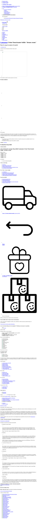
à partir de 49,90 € (11, 6)
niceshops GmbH (7, 396)
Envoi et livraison (5, 363)
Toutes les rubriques (7, 13)
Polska (6, 503)
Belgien (7, 516)
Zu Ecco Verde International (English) (6, 491)
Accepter (2, 419)
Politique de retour (5, 364)
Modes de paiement (7, 12)
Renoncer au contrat (3, 405)
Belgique (7, 514)
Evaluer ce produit (3, 146)
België (6, 515)
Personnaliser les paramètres (16, 419)
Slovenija (7, 499)
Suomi (6, 505)
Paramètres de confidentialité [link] (6, 401)
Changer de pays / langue (11, 394)
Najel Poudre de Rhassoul (6, 180)
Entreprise (3, 403)
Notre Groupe (4, 387)
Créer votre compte (5, 373)
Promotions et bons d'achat (6, 366)
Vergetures (4, 164)
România (7, 501)
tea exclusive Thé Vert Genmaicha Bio (8, 172)
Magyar (7, 504)
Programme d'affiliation (5, 383)
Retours (5, 10)
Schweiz (7, 507)
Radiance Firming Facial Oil (6, 166)
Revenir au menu (5, 1)
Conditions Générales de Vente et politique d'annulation (10, 399)
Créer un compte (4, 26)
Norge (6, 517)
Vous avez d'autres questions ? (7, 367)
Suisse (6, 508)
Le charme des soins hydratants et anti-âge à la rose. (10, 167)
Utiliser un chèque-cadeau (6, 375)
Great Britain (9, 497)
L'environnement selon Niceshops (7, 381)
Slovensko (8, 510)
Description (3, 132)
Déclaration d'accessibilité (6, 400)
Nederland (8, 513)
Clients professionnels (5, 368)
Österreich (8, 495)
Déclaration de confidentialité (4, 484)
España (6, 498)
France (6, 500)
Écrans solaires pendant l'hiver (7, 165)
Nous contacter (4, 388)
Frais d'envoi (6, 11)
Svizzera (7, 509)
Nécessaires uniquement (7, 419)
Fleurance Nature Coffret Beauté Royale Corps (9, 174)
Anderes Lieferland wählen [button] (4, 492)
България (7, 506)
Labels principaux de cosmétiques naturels (8, 380)
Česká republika (10, 511)
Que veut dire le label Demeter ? (7, 168)
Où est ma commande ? (7, 9)
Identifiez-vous (4, 23)
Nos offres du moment (5, 382)
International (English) (13, 494)
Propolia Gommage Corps (6, 182)
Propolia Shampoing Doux (6, 179)
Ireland (6, 512)
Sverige (7, 502)
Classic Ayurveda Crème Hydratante (7, 173)
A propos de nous (5, 386)
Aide (3, 8)
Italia (5, 496)
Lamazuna (3, 42)
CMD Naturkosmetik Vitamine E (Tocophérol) (9, 175)
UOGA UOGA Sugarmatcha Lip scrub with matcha (10, 181)
